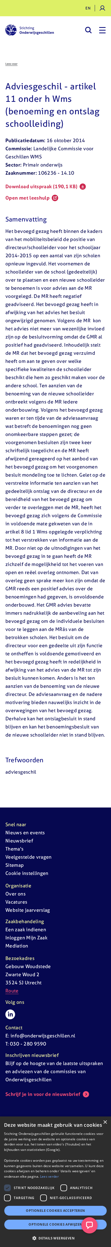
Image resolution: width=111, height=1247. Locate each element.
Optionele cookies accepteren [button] (55, 1210)
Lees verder (49, 1176)
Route (12, 990)
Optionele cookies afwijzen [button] (55, 1224)
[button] (55, 1238)
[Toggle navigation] (102, 30)
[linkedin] (10, 1014)
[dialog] (55, 1181)
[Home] (29, 30)
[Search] (88, 30)
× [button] (105, 1122)
